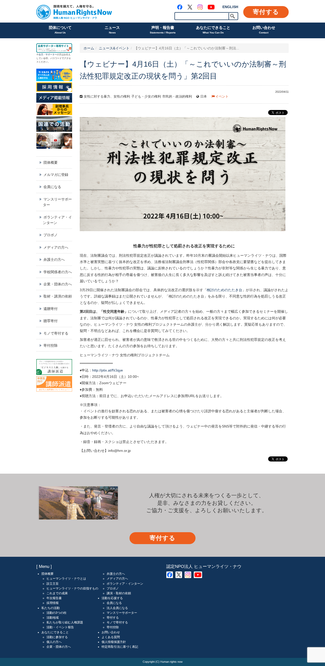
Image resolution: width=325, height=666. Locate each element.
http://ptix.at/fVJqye (107, 370)
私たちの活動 (50, 608)
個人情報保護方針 (114, 642)
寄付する (266, 11)
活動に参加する (57, 637)
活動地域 (52, 617)
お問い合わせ (263, 29)
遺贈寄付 (50, 309)
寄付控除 (50, 345)
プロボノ (50, 235)
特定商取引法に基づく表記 (120, 647)
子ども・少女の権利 (146, 96)
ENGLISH (230, 7)
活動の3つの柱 (56, 613)
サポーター (51, 54)
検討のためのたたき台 (224, 290)
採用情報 (52, 603)
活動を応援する (112, 598)
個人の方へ (54, 642)
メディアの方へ (55, 247)
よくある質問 (111, 637)
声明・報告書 (163, 29)
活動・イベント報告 (60, 627)
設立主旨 (52, 583)
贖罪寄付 (50, 321)
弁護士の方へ (54, 259)
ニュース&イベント (114, 48)
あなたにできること (213, 29)
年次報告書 (54, 598)
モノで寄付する (55, 333)
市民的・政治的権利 (177, 96)
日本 (203, 96)
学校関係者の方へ (57, 272)
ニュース (112, 29)
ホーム (89, 48)
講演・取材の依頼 (119, 593)
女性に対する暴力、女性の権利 (107, 96)
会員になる (52, 187)
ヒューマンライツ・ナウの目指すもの (72, 588)
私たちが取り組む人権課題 (64, 622)
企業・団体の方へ (57, 284)
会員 (41, 54)
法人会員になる (117, 608)
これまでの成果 (57, 593)
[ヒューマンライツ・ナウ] (74, 11)
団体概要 (50, 162)
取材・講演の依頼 (57, 296)
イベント (222, 96)
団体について (60, 29)
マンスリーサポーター (57, 202)
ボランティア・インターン (57, 220)
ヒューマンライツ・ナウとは (66, 578)
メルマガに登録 (55, 175)
